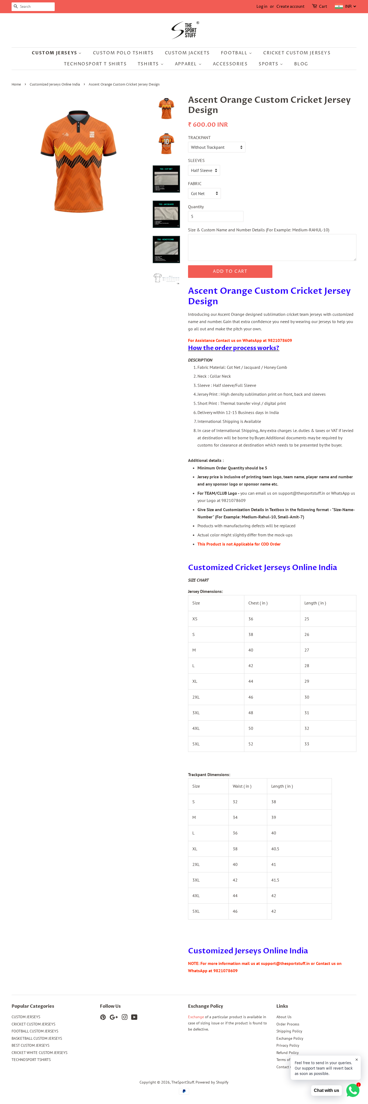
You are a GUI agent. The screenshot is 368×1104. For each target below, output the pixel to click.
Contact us (285, 1066)
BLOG (301, 64)
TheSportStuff (182, 1082)
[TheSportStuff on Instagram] (124, 1018)
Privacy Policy (287, 1045)
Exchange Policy (289, 1038)
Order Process (287, 1024)
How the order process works (232, 348)
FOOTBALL (235, 53)
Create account (290, 6)
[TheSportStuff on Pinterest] (103, 1018)
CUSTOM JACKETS (187, 53)
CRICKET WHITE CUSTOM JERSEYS (39, 1052)
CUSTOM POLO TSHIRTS (123, 53)
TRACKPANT (199, 137)
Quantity (196, 206)
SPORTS (269, 64)
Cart (323, 6)
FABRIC (195, 183)
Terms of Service (289, 1059)
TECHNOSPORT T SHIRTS (95, 64)
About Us (283, 1016)
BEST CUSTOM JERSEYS (30, 1045)
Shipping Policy (289, 1031)
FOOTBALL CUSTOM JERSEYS (35, 1031)
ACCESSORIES (230, 64)
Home (16, 84)
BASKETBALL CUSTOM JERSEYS (37, 1038)
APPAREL (187, 64)
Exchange (196, 1016)
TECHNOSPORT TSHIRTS (31, 1059)
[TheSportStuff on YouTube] (134, 1018)
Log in (262, 6)
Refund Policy (287, 1052)
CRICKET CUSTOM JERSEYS (297, 53)
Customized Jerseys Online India (55, 84)
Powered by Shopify (212, 1082)
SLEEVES (196, 160)
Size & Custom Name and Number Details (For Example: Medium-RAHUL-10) (258, 229)
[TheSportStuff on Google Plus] (114, 1018)
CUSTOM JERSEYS (55, 53)
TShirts (149, 64)
